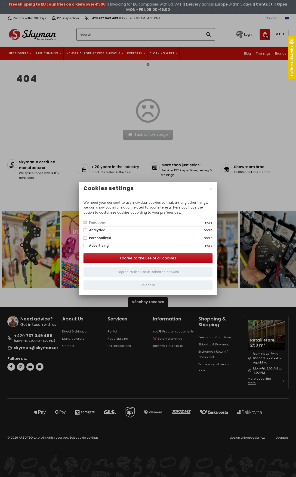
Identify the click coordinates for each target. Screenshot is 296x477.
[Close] (210, 188)
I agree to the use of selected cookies (148, 272)
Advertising (99, 245)
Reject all (148, 285)
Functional (98, 222)
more (208, 222)
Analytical (97, 230)
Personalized (100, 238)
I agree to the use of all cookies (148, 258)
